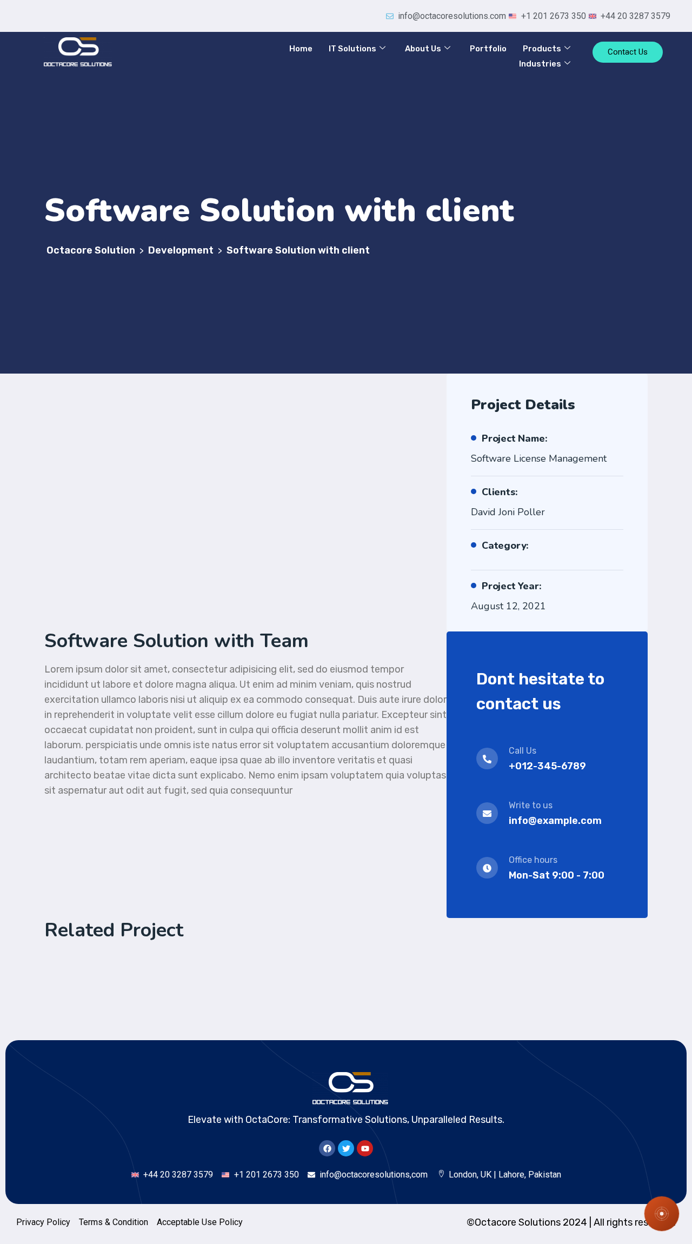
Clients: (499, 492)
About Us (423, 49)
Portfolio (488, 49)
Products (542, 49)
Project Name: (514, 438)
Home (300, 49)
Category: (505, 545)
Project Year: (511, 586)
